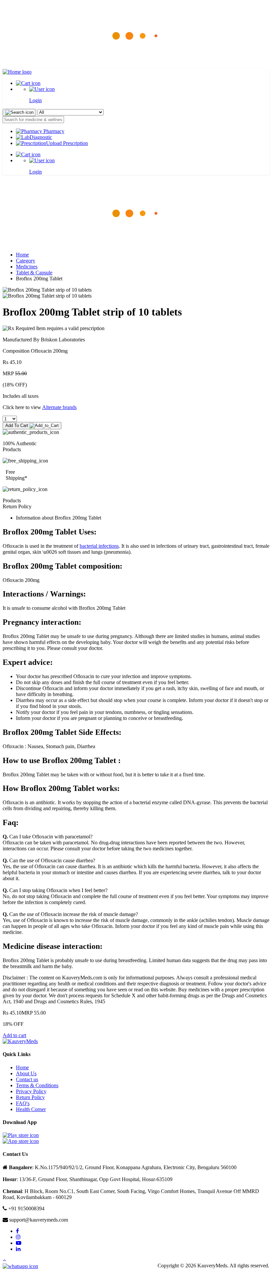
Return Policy (30, 1097)
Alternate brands (59, 407)
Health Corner (31, 1109)
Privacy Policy (31, 1091)
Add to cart (14, 1035)
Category (25, 260)
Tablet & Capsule (34, 272)
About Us (26, 1073)
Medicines (26, 266)
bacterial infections (99, 546)
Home (22, 254)
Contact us (27, 1079)
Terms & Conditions (37, 1085)
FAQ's (23, 1103)
